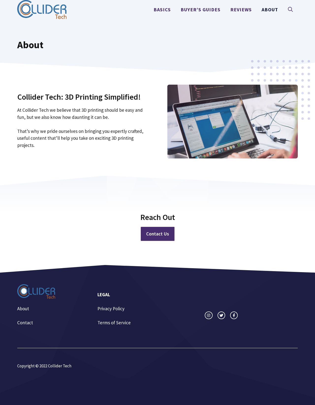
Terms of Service (114, 323)
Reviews (241, 9)
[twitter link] (221, 315)
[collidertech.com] (41, 9)
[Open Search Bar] (290, 9)
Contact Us (157, 234)
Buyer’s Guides (200, 9)
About (270, 9)
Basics (162, 9)
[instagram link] (208, 315)
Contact (25, 323)
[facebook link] (234, 315)
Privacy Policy (111, 309)
